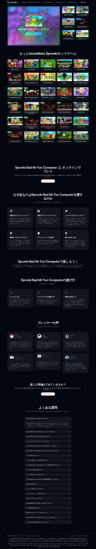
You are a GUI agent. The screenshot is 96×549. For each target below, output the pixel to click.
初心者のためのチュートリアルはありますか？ (37, 512)
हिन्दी (80, 543)
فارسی (65, 545)
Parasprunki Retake (83, 541)
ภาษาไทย (71, 543)
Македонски (56, 546)
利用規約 (80, 535)
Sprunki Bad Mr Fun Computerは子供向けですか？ (38, 436)
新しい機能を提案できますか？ (33, 507)
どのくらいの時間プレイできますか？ (35, 488)
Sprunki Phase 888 (13, 541)
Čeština (54, 545)
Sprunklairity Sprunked (63, 538)
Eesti (44, 546)
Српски (75, 545)
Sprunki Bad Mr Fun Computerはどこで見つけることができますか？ (42, 450)
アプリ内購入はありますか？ (33, 455)
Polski (83, 543)
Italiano (46, 543)
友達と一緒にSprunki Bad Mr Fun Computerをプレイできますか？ (42, 446)
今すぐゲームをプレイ (34, 33)
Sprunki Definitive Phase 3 (25, 539)
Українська (17, 545)
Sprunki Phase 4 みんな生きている (29, 538)
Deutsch (13, 543)
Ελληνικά (58, 545)
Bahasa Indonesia (57, 543)
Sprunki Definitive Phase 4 (13, 539)
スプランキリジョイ (72, 2)
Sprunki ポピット (53, 538)
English (9, 543)
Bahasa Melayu (65, 543)
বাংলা (77, 543)
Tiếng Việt (12, 545)
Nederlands (23, 545)
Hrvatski (84, 545)
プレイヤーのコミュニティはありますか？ (36, 493)
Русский (51, 543)
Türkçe (86, 543)
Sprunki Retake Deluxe (58, 541)
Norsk (44, 545)
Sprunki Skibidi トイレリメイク (43, 538)
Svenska (40, 545)
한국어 (38, 543)
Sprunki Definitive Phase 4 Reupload (46, 539)
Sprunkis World (35, 539)
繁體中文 (31, 543)
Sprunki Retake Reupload (15, 538)
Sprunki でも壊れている (35, 541)
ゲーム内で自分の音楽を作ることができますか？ (37, 522)
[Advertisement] (48, 152)
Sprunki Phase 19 (76, 539)
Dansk (47, 545)
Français (18, 543)
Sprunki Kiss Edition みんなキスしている (63, 539)
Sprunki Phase (67, 541)
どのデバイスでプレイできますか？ (34, 498)
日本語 (34, 543)
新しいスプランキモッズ (34, 2)
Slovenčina (70, 545)
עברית (62, 545)
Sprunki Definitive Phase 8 (46, 541)
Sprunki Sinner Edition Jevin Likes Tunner (77, 538)
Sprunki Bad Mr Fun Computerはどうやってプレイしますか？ (41, 431)
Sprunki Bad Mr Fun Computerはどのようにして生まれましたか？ (42, 517)
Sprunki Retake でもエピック (24, 541)
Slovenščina (39, 546)
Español (22, 543)
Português (42, 543)
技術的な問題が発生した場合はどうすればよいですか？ (39, 503)
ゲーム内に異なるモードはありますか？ (35, 474)
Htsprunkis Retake (74, 541)
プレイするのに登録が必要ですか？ (34, 469)
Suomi (50, 545)
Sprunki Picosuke (84, 539)
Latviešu (47, 546)
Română (31, 545)
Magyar (35, 545)
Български (79, 545)
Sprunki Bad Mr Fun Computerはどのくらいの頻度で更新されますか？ (43, 465)
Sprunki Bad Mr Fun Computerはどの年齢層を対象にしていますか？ (42, 479)
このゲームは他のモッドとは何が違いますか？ (37, 460)
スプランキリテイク (60, 2)
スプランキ (23, 2)
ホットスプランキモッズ (47, 2)
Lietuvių (51, 546)
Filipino (27, 545)
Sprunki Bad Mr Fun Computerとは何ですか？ (37, 418)
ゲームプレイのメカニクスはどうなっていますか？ (38, 441)
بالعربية (74, 543)
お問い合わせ (85, 535)
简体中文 (26, 543)
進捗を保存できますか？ (31, 484)
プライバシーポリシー (72, 535)
